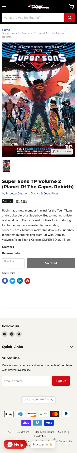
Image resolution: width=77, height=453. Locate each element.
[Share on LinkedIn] (20, 281)
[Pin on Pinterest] (27, 281)
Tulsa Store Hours (43, 432)
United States (37, 399)
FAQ (9, 432)
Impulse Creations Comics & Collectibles (32, 193)
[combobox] (33, 17)
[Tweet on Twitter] (12, 281)
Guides (62, 432)
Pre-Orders (22, 432)
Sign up (61, 381)
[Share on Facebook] (5, 281)
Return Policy (38, 436)
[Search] (69, 17)
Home (6, 30)
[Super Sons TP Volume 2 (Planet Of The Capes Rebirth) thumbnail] (6, 165)
